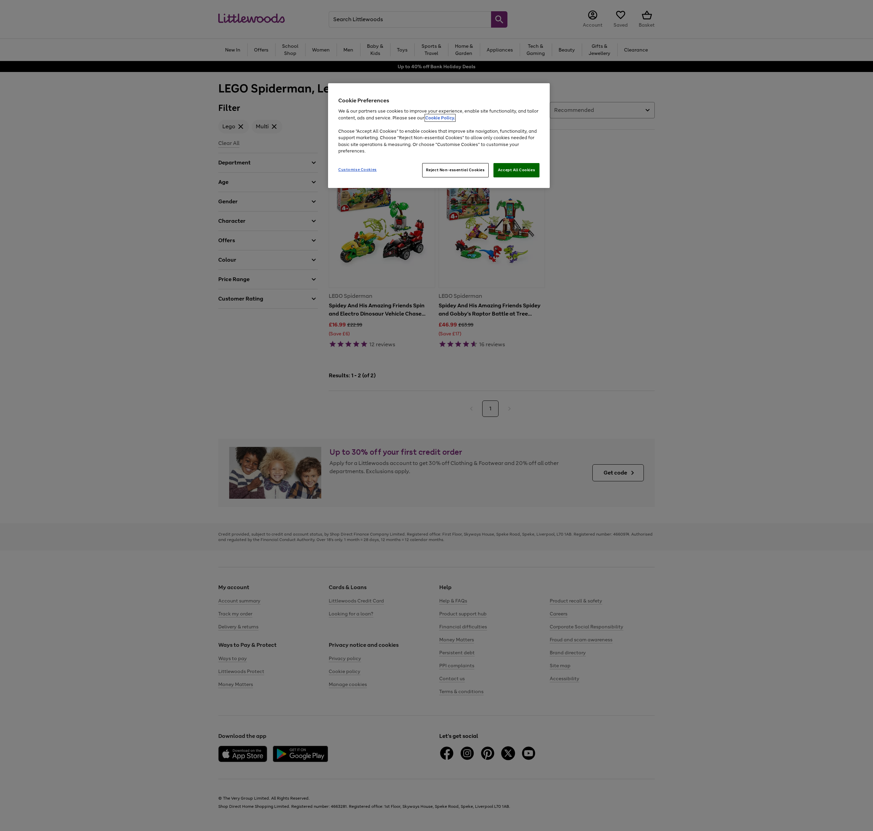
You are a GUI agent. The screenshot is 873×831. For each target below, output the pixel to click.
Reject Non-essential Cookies (455, 170)
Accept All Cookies (516, 170)
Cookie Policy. (440, 118)
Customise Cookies (357, 169)
